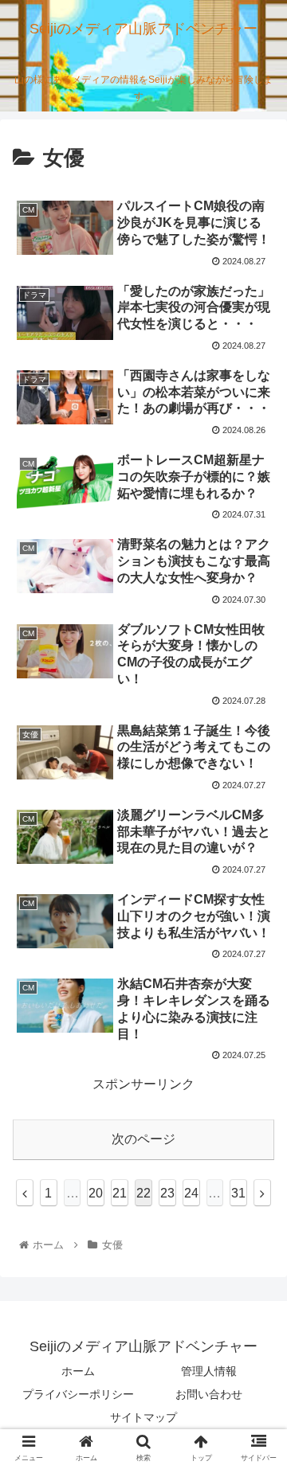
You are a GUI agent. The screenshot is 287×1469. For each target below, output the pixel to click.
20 (95, 1193)
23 (167, 1193)
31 (238, 1193)
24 (191, 1193)
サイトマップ (143, 1417)
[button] (256, 1328)
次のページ (143, 1139)
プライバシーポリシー (78, 1394)
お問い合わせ (208, 1394)
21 (119, 1193)
